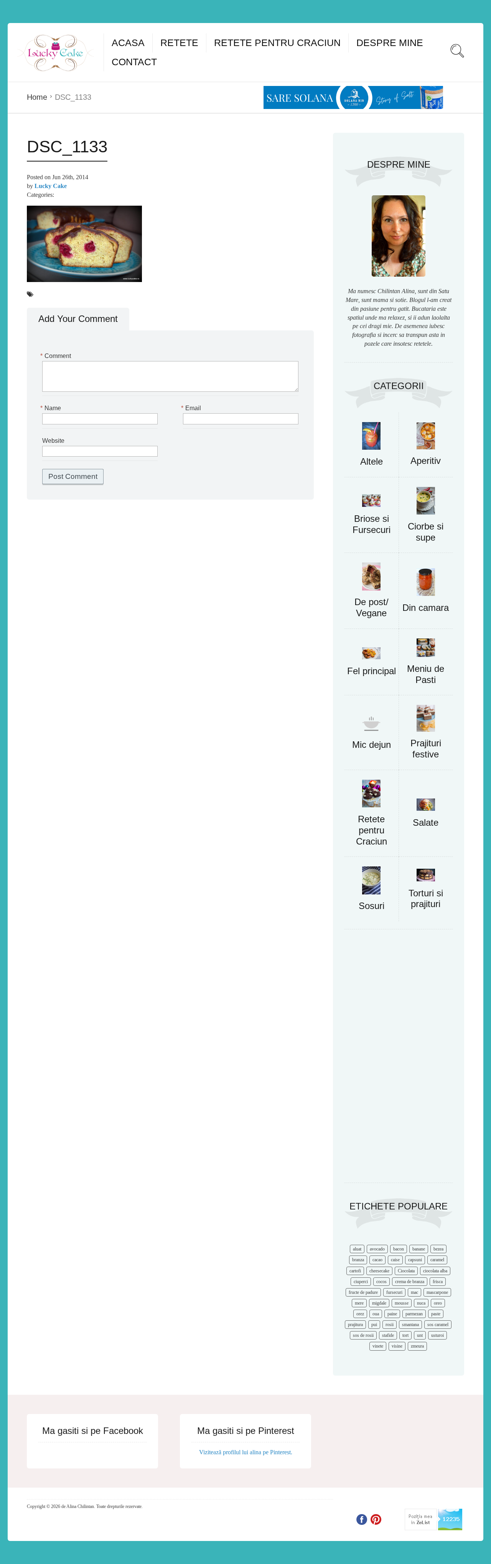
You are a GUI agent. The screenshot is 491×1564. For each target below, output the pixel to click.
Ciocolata (406, 1271)
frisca (438, 1281)
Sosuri (371, 906)
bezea (438, 1249)
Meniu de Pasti (425, 674)
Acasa (128, 42)
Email (192, 408)
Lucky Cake (51, 186)
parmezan (414, 1314)
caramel (437, 1259)
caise (395, 1259)
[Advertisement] (398, 1060)
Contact (134, 61)
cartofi (355, 1271)
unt (420, 1335)
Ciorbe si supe (425, 532)
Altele (371, 461)
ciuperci (361, 1281)
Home (37, 97)
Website (53, 440)
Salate (425, 822)
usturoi (437, 1335)
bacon (398, 1249)
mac (414, 1292)
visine (397, 1346)
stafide (388, 1335)
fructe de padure (363, 1292)
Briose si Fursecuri (371, 524)
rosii (390, 1324)
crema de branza (409, 1281)
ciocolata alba (435, 1271)
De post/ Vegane (371, 607)
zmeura (417, 1346)
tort (405, 1335)
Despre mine (389, 42)
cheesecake (379, 1271)
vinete (377, 1346)
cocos (381, 1281)
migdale (379, 1303)
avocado (377, 1249)
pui (374, 1324)
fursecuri (394, 1292)
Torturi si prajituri (426, 898)
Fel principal (371, 671)
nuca (421, 1303)
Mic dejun (371, 744)
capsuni (415, 1259)
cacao (377, 1259)
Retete (179, 42)
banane (418, 1249)
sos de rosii (363, 1335)
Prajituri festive (425, 748)
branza (358, 1259)
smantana (410, 1324)
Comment (56, 356)
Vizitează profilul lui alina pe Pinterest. (245, 1452)
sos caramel (437, 1324)
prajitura (355, 1324)
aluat (357, 1249)
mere (359, 1303)
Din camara (425, 607)
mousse (402, 1303)
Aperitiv (425, 460)
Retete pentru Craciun (277, 42)
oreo (438, 1303)
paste (435, 1314)
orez (360, 1314)
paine (392, 1314)
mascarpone (437, 1292)
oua (375, 1314)
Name (51, 408)
